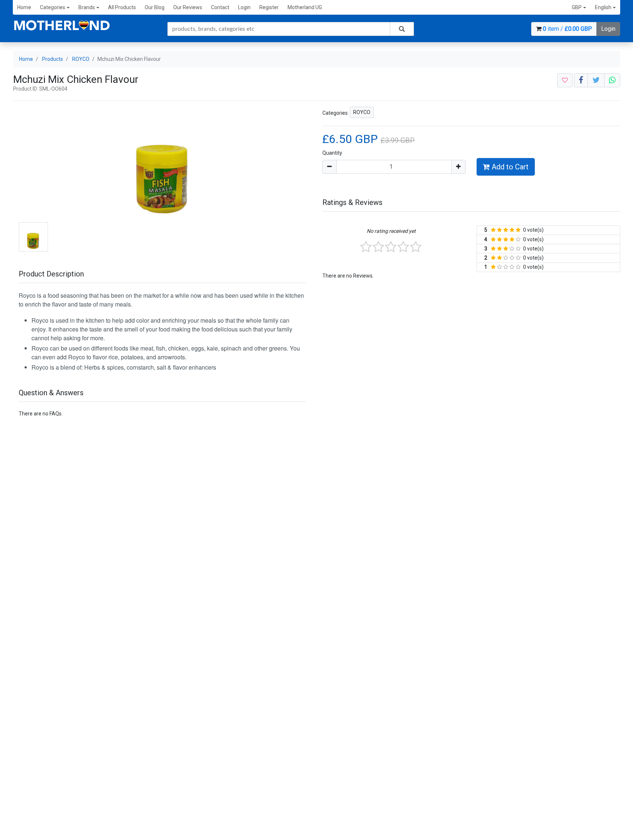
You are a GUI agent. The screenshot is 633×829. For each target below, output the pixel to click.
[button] (579, 7)
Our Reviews (187, 7)
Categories (52, 7)
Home (24, 7)
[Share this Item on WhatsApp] (612, 80)
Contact (220, 7)
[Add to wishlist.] (565, 80)
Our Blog (154, 7)
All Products (122, 7)
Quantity (332, 153)
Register (269, 7)
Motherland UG (305, 7)
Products (52, 59)
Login (244, 7)
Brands (86, 7)
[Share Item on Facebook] (581, 80)
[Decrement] (329, 167)
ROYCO (80, 59)
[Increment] (458, 167)
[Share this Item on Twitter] (596, 80)
